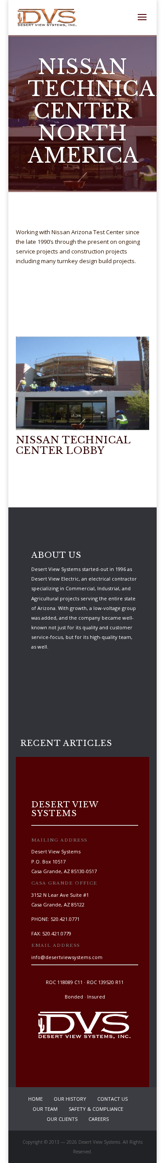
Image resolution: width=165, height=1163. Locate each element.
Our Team (45, 1109)
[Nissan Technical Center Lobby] (83, 431)
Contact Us (112, 1098)
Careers (98, 1119)
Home (35, 1098)
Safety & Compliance (96, 1109)
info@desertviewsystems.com (67, 957)
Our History (70, 1098)
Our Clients (62, 1119)
